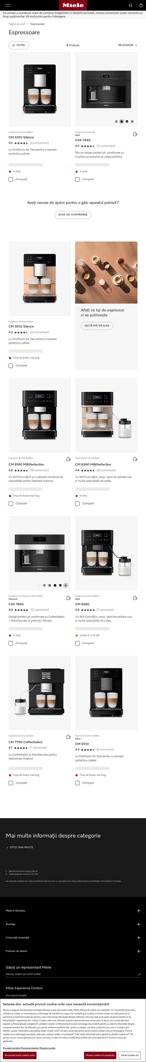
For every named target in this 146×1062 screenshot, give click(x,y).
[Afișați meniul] (8, 5)
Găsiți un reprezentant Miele (28, 967)
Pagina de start (17, 24)
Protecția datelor (30, 1048)
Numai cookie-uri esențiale (100, 1055)
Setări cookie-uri (129, 1055)
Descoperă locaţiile (16, 995)
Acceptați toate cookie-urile (20, 1055)
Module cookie (47, 1048)
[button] (116, 121)
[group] (40, 117)
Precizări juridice (11, 1048)
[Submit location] (138, 974)
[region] (73, 1030)
